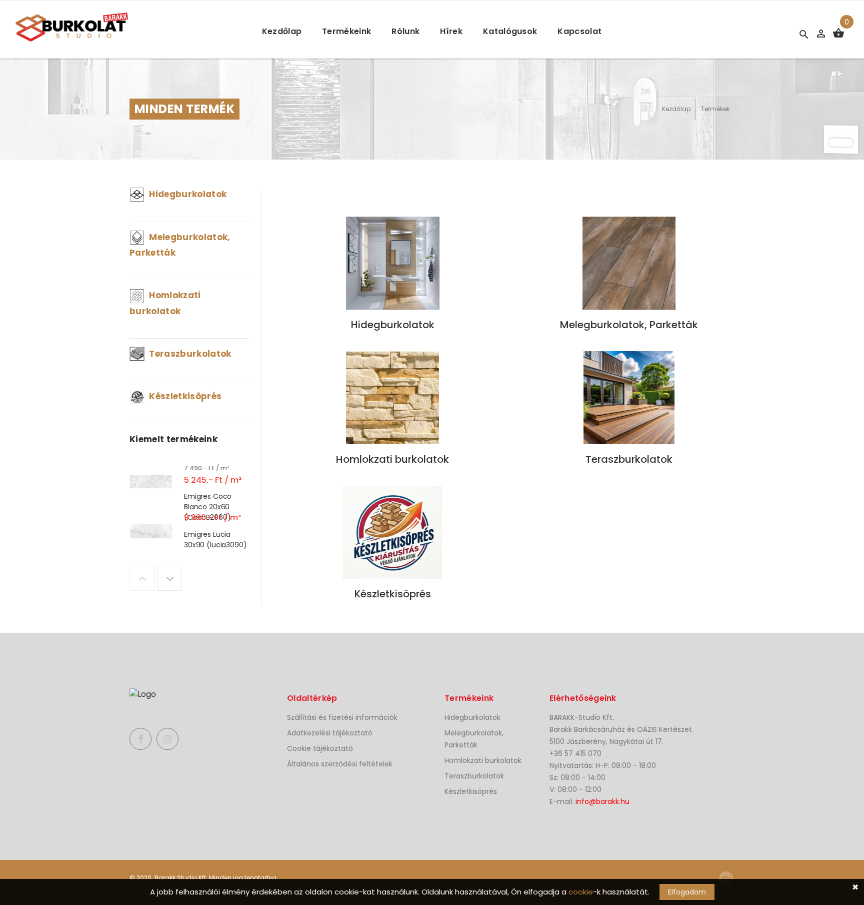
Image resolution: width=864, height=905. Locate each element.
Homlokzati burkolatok (483, 760)
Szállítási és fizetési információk (342, 717)
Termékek (715, 109)
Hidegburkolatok (186, 194)
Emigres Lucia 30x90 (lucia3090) (215, 539)
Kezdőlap (282, 31)
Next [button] (169, 578)
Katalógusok (510, 31)
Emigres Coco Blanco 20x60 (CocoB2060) (208, 506)
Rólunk (406, 31)
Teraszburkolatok (189, 354)
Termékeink (346, 31)
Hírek (451, 31)
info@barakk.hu (603, 801)
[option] (190, 484)
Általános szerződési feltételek (339, 764)
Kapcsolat (580, 31)
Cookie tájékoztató (320, 748)
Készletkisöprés (184, 396)
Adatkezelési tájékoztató (329, 733)
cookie (580, 891)
